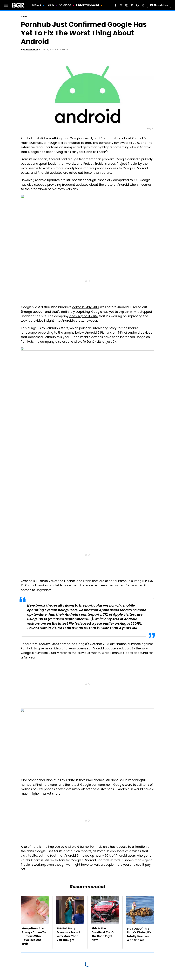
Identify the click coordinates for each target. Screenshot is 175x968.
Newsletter (161, 5)
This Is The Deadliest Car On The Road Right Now (104, 934)
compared (56, 644)
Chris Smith (31, 49)
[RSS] (143, 5)
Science (65, 5)
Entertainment (87, 5)
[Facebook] (115, 5)
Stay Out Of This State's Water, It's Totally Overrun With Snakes (139, 934)
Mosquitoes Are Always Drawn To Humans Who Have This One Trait (34, 936)
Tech (50, 5)
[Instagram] (126, 5)
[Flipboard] (132, 5)
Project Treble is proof (99, 164)
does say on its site (83, 316)
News (36, 5)
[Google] (137, 5)
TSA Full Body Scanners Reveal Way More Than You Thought (68, 934)
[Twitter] (121, 5)
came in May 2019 (85, 307)
